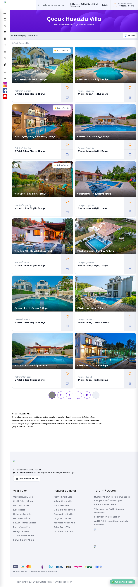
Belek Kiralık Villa (62, 527)
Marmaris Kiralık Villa (64, 509)
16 (87, 395)
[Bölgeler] (5, 39)
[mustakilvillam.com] (5, 19)
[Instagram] (5, 84)
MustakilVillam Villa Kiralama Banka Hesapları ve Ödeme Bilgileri (112, 499)
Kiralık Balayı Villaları (23, 501)
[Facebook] (5, 90)
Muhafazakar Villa (22, 514)
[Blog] (5, 58)
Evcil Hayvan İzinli (21, 518)
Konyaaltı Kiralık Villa (64, 522)
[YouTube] (5, 96)
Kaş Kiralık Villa (61, 505)
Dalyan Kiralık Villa (63, 518)
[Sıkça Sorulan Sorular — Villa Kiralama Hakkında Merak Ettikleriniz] (5, 45)
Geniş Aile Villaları (22, 531)
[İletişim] (5, 65)
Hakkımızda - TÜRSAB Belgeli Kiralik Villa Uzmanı (84, 5)
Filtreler (131, 35)
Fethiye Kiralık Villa (63, 497)
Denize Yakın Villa (21, 527)
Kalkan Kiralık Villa (63, 501)
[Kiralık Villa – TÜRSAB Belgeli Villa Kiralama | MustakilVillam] (18, 5)
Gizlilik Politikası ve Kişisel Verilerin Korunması (111, 523)
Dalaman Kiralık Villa (64, 531)
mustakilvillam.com (63, 24)
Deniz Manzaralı (21, 505)
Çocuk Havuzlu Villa (85, 24)
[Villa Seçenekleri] (5, 32)
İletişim (105, 5)
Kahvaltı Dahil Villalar (23, 540)
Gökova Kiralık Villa (63, 514)
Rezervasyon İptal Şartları (107, 516)
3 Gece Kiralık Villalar (23, 535)
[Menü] (5, 12)
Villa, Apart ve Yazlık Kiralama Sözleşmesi (109, 511)
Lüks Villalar (19, 509)
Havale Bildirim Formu (105, 504)
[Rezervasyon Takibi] (5, 52)
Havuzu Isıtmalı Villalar (24, 522)
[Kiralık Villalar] (5, 26)
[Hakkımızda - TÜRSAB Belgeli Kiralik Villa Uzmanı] (5, 71)
